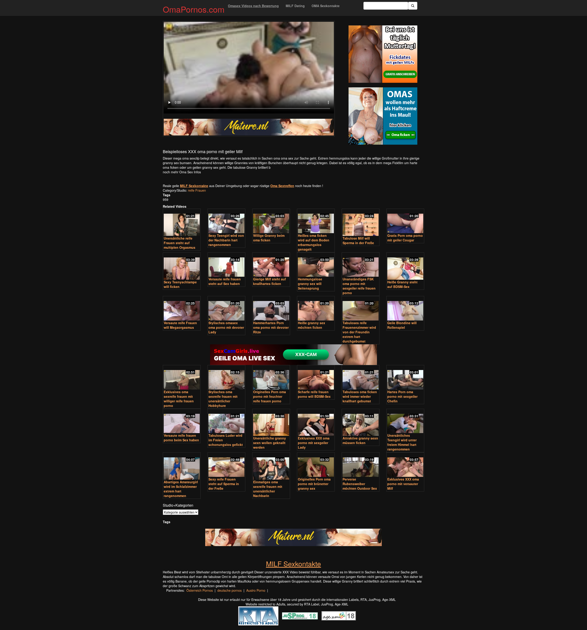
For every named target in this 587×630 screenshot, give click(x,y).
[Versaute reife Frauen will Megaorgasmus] (182, 309)
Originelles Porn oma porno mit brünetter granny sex (314, 484)
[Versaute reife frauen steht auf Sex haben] (226, 265)
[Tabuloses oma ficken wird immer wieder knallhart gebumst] (361, 378)
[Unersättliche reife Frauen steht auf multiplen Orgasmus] (182, 223)
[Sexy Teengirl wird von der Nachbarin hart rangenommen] (226, 221)
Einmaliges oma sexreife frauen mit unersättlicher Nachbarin (267, 489)
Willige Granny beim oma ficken (269, 237)
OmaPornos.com (193, 9)
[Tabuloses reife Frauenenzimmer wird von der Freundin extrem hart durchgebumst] (361, 309)
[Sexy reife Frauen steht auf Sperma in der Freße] (226, 465)
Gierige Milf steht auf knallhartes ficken (269, 281)
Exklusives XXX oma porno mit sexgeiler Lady (313, 443)
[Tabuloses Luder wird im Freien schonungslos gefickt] (226, 421)
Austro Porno (255, 590)
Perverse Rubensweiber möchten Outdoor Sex (360, 484)
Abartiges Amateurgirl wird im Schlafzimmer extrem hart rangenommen (181, 489)
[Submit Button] (412, 6)
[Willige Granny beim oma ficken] (271, 221)
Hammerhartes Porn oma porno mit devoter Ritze (271, 327)
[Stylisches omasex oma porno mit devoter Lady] (226, 309)
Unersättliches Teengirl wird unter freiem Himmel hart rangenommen (402, 442)
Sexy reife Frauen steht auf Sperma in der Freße (223, 484)
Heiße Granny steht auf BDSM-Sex (402, 284)
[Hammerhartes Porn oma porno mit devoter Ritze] (271, 309)
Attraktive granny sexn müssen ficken (360, 440)
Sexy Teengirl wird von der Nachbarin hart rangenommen (226, 240)
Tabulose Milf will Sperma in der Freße (358, 240)
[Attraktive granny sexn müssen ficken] (361, 423)
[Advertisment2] (383, 116)
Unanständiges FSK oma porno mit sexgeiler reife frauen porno (359, 286)
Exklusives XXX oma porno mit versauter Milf (403, 484)
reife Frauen (197, 190)
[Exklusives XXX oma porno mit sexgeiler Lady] (316, 423)
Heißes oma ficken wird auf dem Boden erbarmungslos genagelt (313, 242)
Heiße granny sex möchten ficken (311, 325)
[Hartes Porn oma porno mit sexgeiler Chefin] (405, 378)
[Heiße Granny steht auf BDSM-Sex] (405, 266)
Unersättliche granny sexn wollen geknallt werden (269, 443)
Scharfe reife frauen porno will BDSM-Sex (314, 394)
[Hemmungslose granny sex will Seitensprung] (316, 265)
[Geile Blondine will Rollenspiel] (405, 309)
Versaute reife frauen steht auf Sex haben (224, 281)
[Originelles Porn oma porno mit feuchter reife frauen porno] (271, 378)
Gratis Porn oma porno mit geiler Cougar (405, 237)
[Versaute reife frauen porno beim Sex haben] (182, 421)
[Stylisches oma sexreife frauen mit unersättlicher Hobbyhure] (226, 378)
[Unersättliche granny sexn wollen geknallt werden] (271, 423)
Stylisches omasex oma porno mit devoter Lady (226, 327)
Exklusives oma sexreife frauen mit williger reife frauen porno (179, 399)
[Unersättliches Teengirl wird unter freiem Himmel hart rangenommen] (405, 421)
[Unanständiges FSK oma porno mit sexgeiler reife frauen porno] (361, 265)
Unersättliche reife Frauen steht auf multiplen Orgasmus (179, 243)
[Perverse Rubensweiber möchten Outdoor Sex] (361, 465)
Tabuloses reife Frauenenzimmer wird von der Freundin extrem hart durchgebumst (359, 332)
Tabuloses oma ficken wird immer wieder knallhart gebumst (360, 396)
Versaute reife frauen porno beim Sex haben (181, 437)
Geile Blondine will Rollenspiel (402, 325)
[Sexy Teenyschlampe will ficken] (182, 266)
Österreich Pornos (199, 590)
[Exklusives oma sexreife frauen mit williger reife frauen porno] (182, 378)
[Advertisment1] (383, 54)
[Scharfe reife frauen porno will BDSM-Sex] (316, 378)
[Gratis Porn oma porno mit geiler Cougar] (405, 221)
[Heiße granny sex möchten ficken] (316, 309)
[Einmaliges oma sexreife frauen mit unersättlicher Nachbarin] (271, 466)
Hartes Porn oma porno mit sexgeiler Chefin (402, 396)
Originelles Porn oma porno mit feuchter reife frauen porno (269, 396)
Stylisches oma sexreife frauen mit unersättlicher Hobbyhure (223, 399)
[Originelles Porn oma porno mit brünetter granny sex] (316, 465)
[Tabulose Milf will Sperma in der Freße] (361, 223)
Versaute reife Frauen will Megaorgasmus (180, 325)
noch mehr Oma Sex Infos (182, 172)
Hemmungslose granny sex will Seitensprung (310, 283)
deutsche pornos (229, 590)
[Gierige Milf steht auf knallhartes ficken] (271, 265)
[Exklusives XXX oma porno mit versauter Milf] (405, 465)
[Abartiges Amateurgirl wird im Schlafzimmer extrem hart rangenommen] (182, 466)
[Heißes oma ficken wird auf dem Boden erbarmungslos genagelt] (316, 221)
